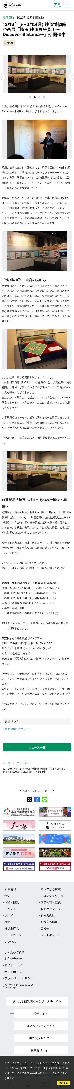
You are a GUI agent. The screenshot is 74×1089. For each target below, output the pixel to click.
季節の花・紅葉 (51, 902)
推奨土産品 (11, 928)
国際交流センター (40, 1038)
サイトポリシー (14, 971)
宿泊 (7, 921)
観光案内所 (48, 915)
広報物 (45, 928)
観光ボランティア (52, 908)
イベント (10, 908)
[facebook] (37, 799)
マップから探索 (51, 889)
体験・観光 (11, 902)
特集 (7, 895)
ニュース (22, 763)
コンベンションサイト (40, 1025)
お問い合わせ (13, 958)
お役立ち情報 (49, 921)
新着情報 (10, 889)
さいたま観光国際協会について (18, 986)
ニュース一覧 (37, 747)
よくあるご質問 (14, 952)
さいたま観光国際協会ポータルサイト (37, 1001)
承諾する (63, 1082)
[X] (29, 799)
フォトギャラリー (52, 935)
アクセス (10, 941)
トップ (6, 763)
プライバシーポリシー (18, 978)
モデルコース (13, 935)
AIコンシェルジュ (52, 895)
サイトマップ (13, 965)
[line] (44, 799)
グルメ (8, 915)
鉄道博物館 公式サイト (18, 729)
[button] (71, 77)
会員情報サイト (41, 1050)
